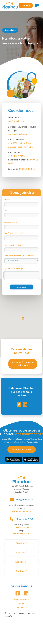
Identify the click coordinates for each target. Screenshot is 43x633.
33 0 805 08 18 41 (26, 169)
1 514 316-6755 (17, 156)
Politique (20, 571)
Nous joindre (21, 607)
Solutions (20, 543)
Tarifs (21, 603)
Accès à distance (21, 599)
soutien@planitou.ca (17, 134)
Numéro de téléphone (13, 233)
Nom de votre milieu (12, 245)
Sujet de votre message (13, 268)
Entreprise (20, 561)
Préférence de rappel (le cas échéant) (19, 255)
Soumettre (21, 287)
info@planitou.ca (16, 121)
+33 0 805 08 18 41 (21, 533)
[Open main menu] (36, 5)
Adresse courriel (11, 222)
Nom (6, 210)
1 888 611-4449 (21, 527)
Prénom (7, 199)
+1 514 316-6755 (24, 518)
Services (20, 552)
